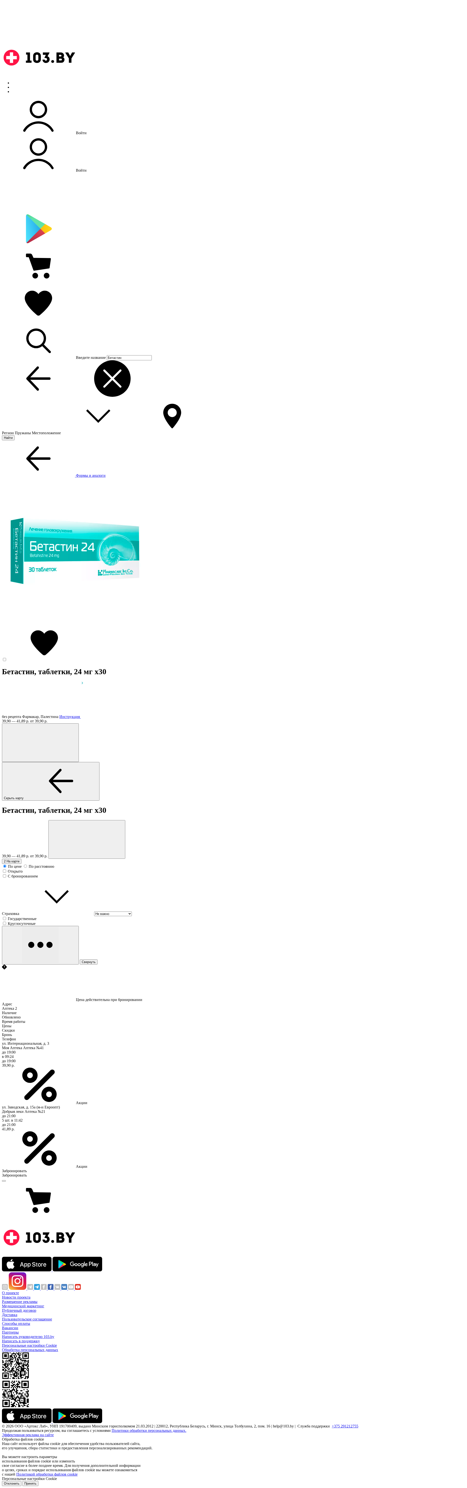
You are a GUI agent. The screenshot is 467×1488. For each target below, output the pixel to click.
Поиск (17, 83)
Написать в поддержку (21, 1341)
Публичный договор (19, 1310)
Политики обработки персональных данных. (149, 1430)
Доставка (9, 1315)
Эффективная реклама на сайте (28, 1435)
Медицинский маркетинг (23, 1306)
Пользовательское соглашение (27, 1319)
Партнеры (10, 1332)
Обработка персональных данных (30, 1350)
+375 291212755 (345, 1426)
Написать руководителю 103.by (28, 1337)
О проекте (10, 1293)
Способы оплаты (16, 1323)
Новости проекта (16, 1297)
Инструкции (22, 91)
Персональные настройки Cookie (29, 1345)
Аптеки (18, 87)
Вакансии (10, 1328)
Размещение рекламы (19, 1302)
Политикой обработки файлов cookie (47, 1474)
